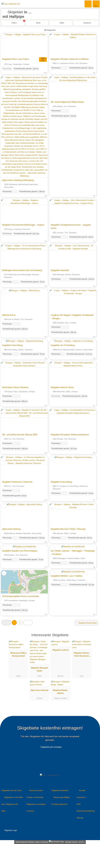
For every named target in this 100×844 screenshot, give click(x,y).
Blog (3, 811)
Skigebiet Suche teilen (87, 623)
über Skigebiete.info (10, 804)
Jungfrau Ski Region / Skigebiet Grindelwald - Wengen (72, 317)
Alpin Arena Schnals (39, 690)
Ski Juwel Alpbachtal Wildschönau (67, 102)
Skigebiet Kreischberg (61, 482)
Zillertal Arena (8, 315)
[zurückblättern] (7, 44)
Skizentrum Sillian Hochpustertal (18, 654)
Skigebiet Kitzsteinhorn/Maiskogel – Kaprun (23, 224)
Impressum (81, 797)
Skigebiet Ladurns (60, 650)
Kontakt (82, 790)
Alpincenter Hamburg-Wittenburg (18, 180)
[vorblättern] (41, 44)
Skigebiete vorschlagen (36, 804)
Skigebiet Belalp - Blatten (60, 691)
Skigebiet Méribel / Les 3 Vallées (66, 576)
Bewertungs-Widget (62, 797)
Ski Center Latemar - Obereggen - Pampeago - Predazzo (73, 552)
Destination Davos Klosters (15, 387)
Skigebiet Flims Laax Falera (15, 59)
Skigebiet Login (10, 830)
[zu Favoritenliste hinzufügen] (4, 36)
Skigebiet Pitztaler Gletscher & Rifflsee (70, 59)
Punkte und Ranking (35, 797)
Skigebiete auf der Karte (11, 790)
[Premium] (94, 637)
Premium (30, 811)
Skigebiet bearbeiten (60, 790)
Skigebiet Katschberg (12, 345)
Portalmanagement (59, 804)
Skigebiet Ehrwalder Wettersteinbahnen (70, 434)
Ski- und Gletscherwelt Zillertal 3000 (19, 434)
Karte (38, 23)
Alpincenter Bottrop (11, 529)
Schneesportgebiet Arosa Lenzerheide (20, 596)
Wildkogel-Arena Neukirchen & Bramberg (22, 270)
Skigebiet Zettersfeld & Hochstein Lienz (82, 655)
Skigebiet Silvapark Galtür (39, 669)
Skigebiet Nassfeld (60, 270)
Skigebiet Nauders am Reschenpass (19, 550)
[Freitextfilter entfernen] (88, 3)
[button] (6, 622)
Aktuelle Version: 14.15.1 (74, 842)
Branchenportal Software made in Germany (31, 842)
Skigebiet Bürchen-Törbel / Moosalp (68, 529)
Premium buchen (36, 790)
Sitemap (80, 818)
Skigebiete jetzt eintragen (51, 747)
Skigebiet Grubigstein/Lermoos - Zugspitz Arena (71, 226)
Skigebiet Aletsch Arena (62, 387)
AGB (78, 804)
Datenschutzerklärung (86, 811)
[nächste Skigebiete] (28, 622)
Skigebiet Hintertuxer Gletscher (17, 482)
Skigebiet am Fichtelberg (63, 345)
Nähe (61, 23)
